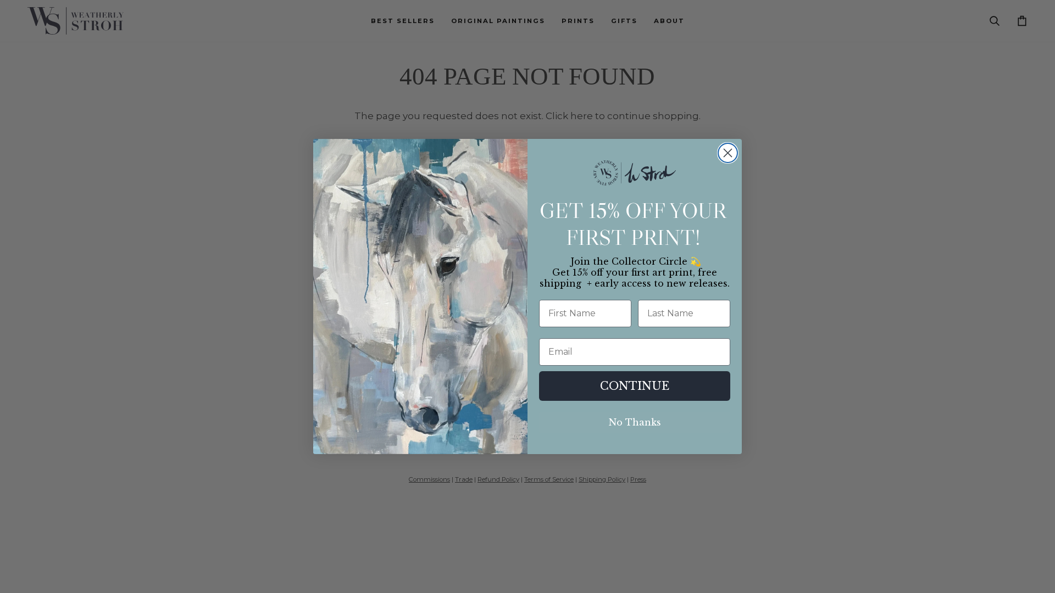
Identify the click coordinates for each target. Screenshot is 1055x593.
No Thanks (635, 422)
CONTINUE (634, 386)
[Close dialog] (727, 153)
